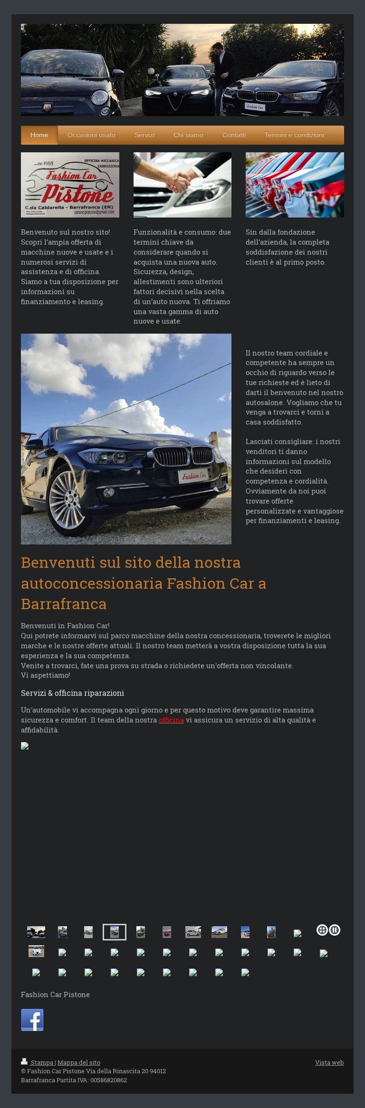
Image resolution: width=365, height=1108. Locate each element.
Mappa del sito (79, 1062)
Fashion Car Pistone (55, 994)
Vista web (329, 1062)
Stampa (42, 1062)
